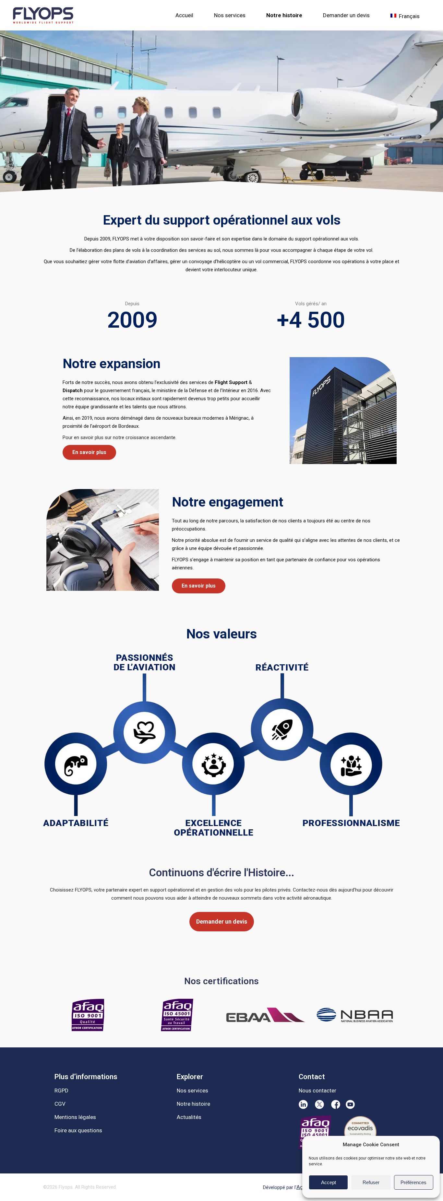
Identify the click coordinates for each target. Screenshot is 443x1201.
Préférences (413, 1182)
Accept (328, 1182)
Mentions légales (75, 1117)
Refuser (371, 1182)
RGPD (61, 1090)
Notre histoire (193, 1104)
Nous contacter (317, 1090)
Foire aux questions (78, 1130)
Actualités (189, 1117)
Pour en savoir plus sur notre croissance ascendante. (119, 437)
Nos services (192, 1090)
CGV (60, 1104)
